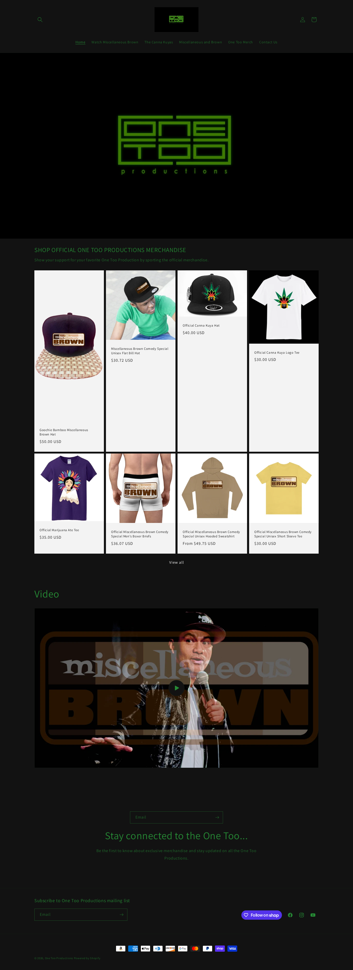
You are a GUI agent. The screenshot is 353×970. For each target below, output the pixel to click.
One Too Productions (59, 958)
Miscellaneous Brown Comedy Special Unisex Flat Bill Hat (139, 351)
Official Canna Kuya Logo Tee (277, 352)
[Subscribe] (217, 817)
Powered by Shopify (87, 958)
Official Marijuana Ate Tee (59, 530)
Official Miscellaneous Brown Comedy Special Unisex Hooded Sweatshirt (211, 534)
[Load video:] (176, 688)
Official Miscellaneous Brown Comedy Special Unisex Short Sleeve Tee (283, 534)
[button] (40, 19)
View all (176, 562)
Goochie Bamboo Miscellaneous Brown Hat (64, 432)
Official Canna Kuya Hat (201, 326)
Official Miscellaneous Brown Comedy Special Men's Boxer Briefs (139, 534)
